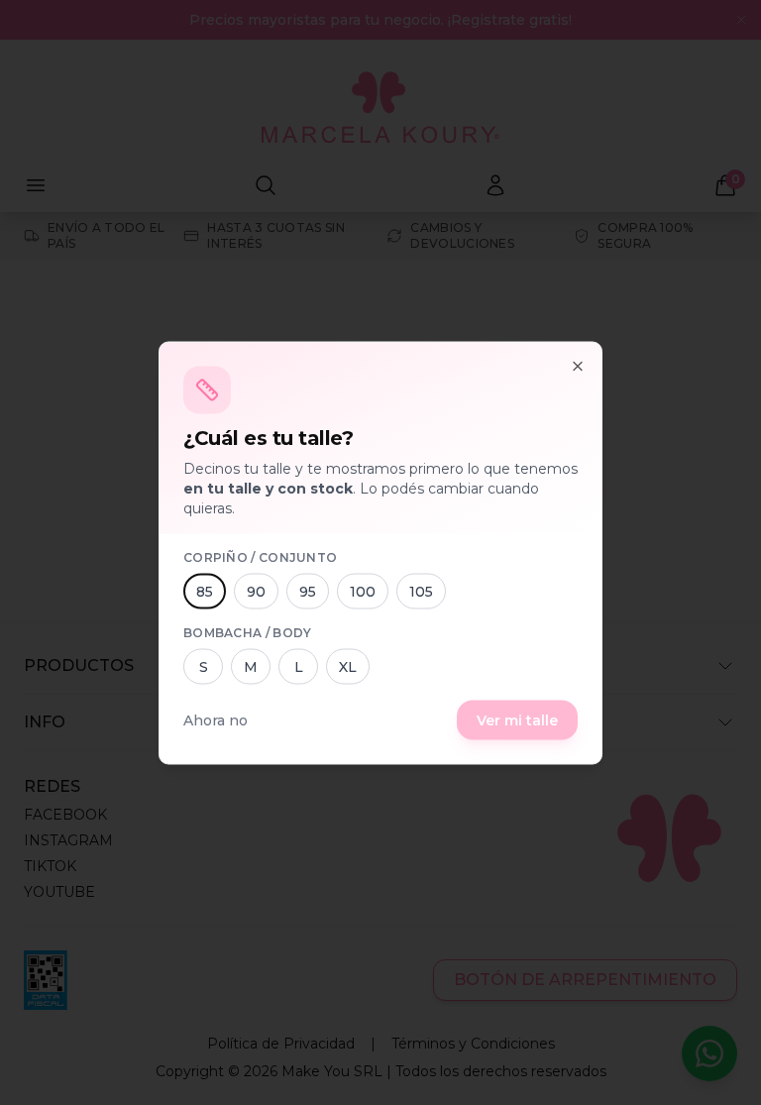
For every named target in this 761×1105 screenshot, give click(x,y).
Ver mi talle (517, 719)
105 (421, 591)
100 (363, 591)
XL (348, 666)
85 (204, 591)
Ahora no (215, 719)
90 (256, 591)
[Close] (578, 366)
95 (307, 591)
